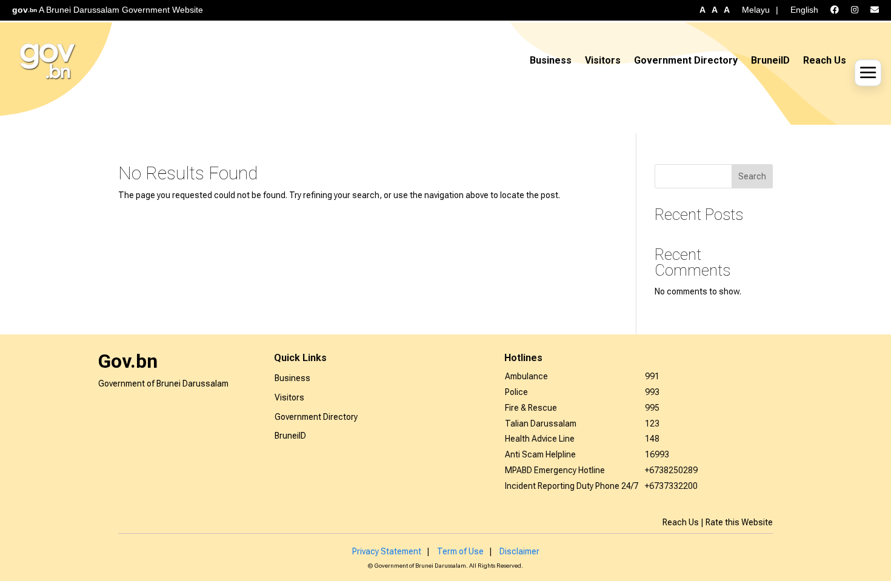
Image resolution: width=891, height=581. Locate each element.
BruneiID (770, 60)
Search (752, 176)
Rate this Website (739, 522)
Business (551, 60)
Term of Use (460, 551)
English (804, 10)
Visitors (603, 60)
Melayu (756, 10)
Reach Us (824, 60)
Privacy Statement (386, 551)
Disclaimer (519, 551)
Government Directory (686, 60)
